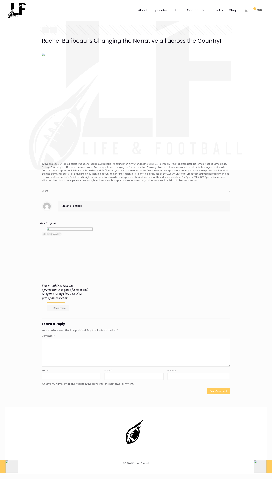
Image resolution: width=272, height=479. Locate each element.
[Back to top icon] (257, 472)
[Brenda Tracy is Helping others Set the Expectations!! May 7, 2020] (263, 466)
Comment (48, 335)
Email (108, 370)
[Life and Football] (17, 10)
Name (46, 370)
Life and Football (72, 206)
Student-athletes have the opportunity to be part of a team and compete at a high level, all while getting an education (65, 291)
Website (171, 370)
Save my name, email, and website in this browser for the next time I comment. (90, 383)
